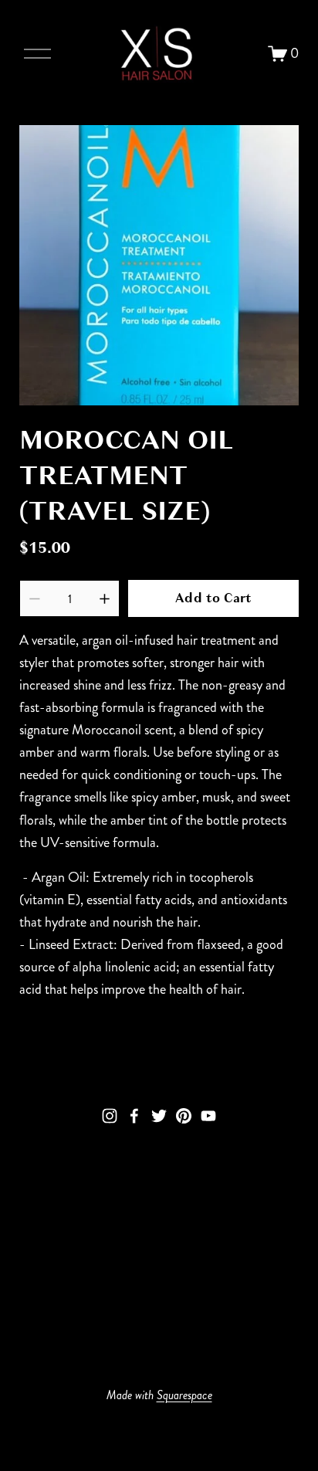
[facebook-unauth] (134, 1116)
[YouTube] (208, 1116)
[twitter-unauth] (159, 1116)
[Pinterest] (183, 1116)
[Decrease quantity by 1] (34, 598)
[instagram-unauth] (109, 1116)
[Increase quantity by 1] (104, 598)
